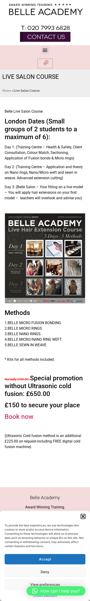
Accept (45, 559)
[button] (83, 516)
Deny (45, 572)
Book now (19, 416)
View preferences (45, 584)
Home (6, 90)
